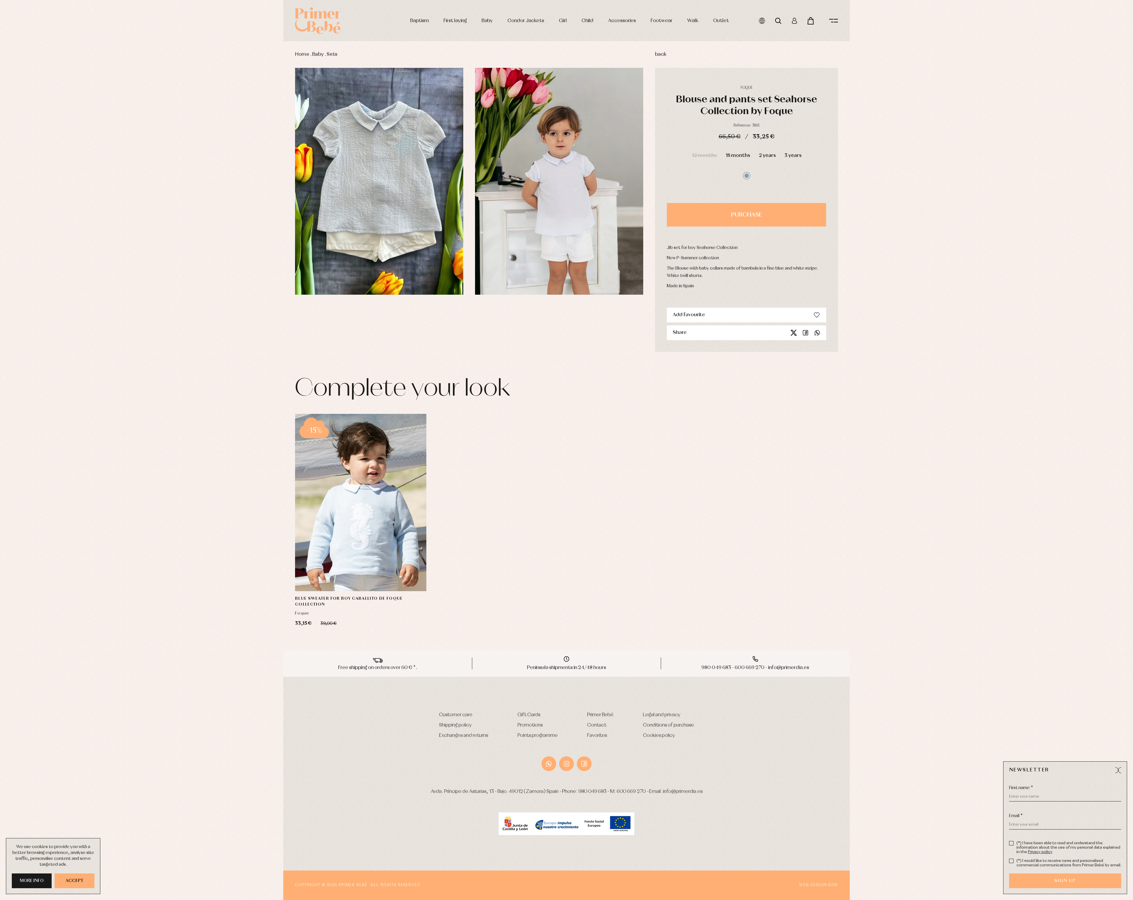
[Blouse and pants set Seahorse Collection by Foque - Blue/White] (379, 181)
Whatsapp (817, 333)
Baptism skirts (179, 159)
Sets (332, 54)
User (794, 20)
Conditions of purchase (668, 725)
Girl (563, 20)
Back (661, 54)
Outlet (721, 20)
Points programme (538, 735)
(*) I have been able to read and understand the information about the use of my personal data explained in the (1068, 847)
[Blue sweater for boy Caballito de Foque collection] (360, 502)
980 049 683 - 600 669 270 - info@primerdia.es (755, 667)
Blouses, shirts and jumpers (189, 212)
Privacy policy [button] (1040, 852)
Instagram (566, 763)
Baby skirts (176, 205)
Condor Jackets (525, 20)
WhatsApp (548, 763)
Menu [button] (833, 20)
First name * (1021, 788)
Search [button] (778, 20)
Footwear (661, 20)
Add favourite (689, 314)
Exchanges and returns (463, 735)
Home (302, 54)
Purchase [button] (746, 215)
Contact (596, 725)
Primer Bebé (600, 714)
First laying (455, 20)
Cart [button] (810, 20)
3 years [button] (793, 155)
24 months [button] (391, 558)
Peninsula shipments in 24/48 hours (566, 667)
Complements (180, 219)
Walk (692, 20)
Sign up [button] (1065, 881)
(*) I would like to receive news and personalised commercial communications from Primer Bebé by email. (1068, 863)
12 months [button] (704, 155)
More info (32, 881)
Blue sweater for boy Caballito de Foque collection (349, 601)
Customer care (455, 714)
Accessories (622, 20)
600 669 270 (631, 791)
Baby (487, 20)
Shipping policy (455, 725)
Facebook (805, 333)
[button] (746, 175)
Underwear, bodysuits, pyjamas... (195, 232)
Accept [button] (74, 881)
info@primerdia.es (683, 791)
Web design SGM (818, 885)
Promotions (530, 725)
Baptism (419, 20)
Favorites (597, 735)
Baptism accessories (185, 152)
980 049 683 (592, 791)
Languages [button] (762, 20)
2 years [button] (767, 155)
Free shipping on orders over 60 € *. (377, 667)
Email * (1016, 816)
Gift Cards (529, 714)
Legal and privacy (661, 714)
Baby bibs (176, 192)
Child (587, 20)
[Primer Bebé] (318, 20)
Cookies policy (659, 735)
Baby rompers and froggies (190, 145)
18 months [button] (738, 155)
